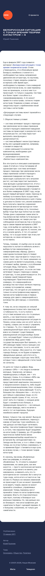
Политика (27, 553)
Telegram (30, 569)
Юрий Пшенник (11, 39)
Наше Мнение (8, 15)
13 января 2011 (9, 534)
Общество (17, 553)
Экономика (7, 553)
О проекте (34, 15)
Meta (12, 569)
